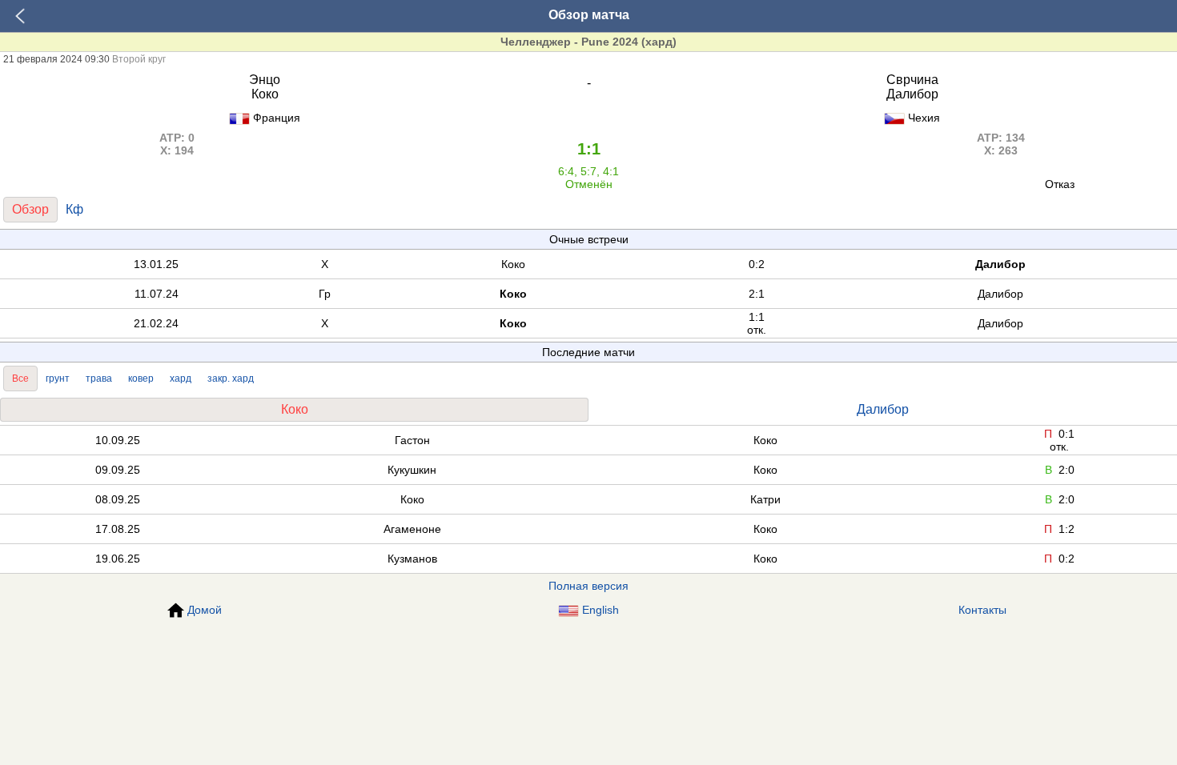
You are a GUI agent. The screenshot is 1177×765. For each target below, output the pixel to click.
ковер (141, 378)
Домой (204, 609)
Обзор (30, 209)
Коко (294, 409)
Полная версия (588, 585)
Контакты (982, 609)
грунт (58, 378)
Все (20, 378)
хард (180, 378)
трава (99, 378)
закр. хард (230, 378)
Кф (74, 209)
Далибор (883, 409)
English (600, 609)
